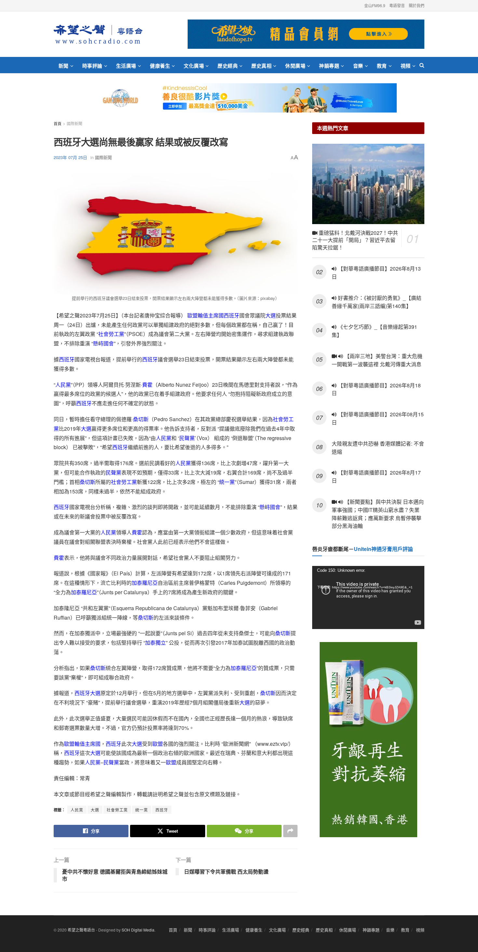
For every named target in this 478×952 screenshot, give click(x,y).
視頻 (406, 65)
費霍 (147, 384)
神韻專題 (329, 65)
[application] (368, 597)
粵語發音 (397, 5)
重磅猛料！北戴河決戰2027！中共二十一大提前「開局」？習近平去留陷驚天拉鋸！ (355, 240)
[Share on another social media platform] (290, 831)
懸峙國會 (103, 343)
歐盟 (192, 315)
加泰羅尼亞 (145, 582)
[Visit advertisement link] (306, 34)
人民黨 (63, 384)
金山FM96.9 (374, 5)
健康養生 (160, 65)
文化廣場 (194, 65)
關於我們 (416, 5)
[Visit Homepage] (98, 34)
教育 (382, 65)
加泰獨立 (155, 642)
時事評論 (92, 65)
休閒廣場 (295, 65)
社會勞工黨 (111, 334)
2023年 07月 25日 (70, 157)
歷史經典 (228, 65)
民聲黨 (187, 438)
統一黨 (227, 482)
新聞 (64, 65)
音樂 (358, 65)
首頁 (57, 123)
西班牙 (231, 315)
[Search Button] (421, 65)
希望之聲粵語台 (81, 929)
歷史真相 (261, 65)
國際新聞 (74, 123)
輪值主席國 (211, 315)
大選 (270, 315)
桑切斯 (141, 419)
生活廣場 (126, 65)
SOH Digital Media (138, 929)
